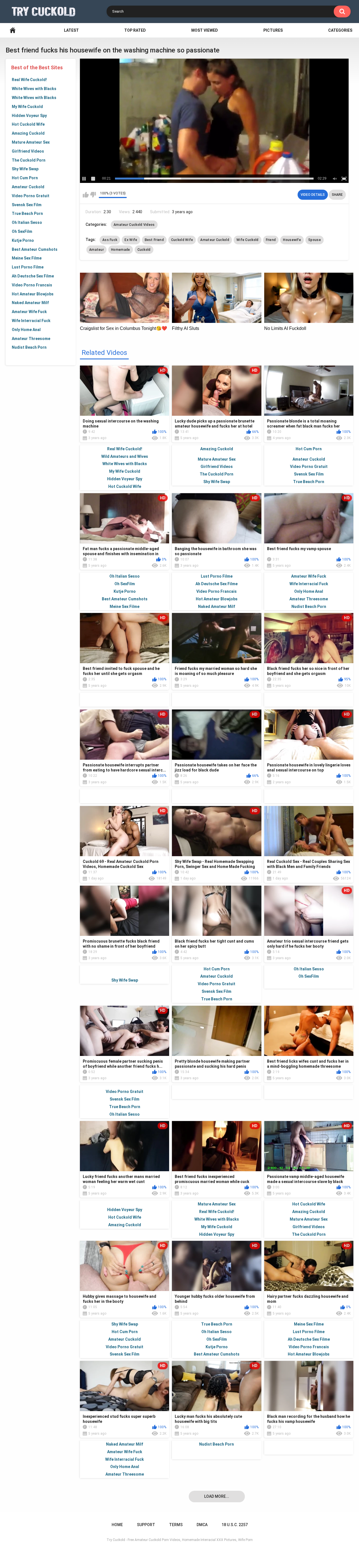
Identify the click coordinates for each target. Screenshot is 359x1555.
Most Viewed (204, 30)
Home (13, 30)
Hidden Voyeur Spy (29, 115)
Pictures (273, 30)
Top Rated (135, 30)
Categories (340, 30)
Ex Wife (131, 240)
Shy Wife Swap (25, 169)
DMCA (202, 1524)
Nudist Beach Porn (29, 347)
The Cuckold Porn (28, 160)
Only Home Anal (26, 329)
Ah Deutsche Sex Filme (33, 276)
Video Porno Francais (32, 285)
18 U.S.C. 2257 (235, 1524)
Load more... (216, 1496)
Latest (71, 30)
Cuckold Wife (182, 240)
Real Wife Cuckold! (29, 79)
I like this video (86, 194)
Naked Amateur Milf (30, 302)
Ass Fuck (109, 240)
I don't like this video (93, 194)
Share (337, 195)
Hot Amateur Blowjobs (33, 294)
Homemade (120, 250)
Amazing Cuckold (28, 133)
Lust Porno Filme (27, 267)
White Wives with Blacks (34, 88)
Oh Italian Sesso (27, 222)
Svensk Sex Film (27, 205)
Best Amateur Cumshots (34, 249)
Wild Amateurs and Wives (124, 456)
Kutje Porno (23, 240)
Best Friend (154, 240)
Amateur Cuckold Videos (134, 225)
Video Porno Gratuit (30, 196)
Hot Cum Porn (25, 178)
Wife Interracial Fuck (31, 320)
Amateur (96, 250)
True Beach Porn (27, 213)
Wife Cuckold (247, 240)
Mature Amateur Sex (31, 142)
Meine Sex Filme (27, 258)
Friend (271, 240)
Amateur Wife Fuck (29, 311)
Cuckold (144, 250)
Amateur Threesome (31, 338)
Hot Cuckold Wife (28, 124)
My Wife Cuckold (27, 106)
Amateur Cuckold (28, 187)
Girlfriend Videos (28, 151)
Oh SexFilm (22, 231)
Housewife (292, 240)
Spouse (314, 240)
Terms (176, 1524)
